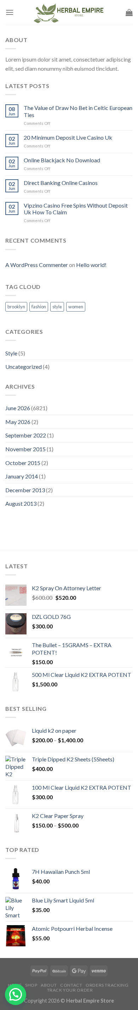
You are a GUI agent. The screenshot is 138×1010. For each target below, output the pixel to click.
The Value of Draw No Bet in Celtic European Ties (78, 111)
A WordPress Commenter (36, 264)
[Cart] (129, 12)
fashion (38, 306)
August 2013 (20, 503)
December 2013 (25, 490)
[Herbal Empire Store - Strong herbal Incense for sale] (69, 12)
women (75, 306)
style (57, 306)
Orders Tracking (107, 985)
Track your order (70, 990)
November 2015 (25, 449)
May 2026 (17, 421)
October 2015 (22, 462)
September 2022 (25, 435)
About (49, 985)
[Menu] (9, 12)
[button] (15, 994)
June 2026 (17, 408)
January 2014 (21, 476)
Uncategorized (23, 366)
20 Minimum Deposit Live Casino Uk (68, 137)
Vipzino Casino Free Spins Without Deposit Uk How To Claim (76, 208)
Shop (31, 985)
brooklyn (16, 306)
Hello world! (91, 264)
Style (11, 353)
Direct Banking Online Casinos (61, 182)
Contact (71, 985)
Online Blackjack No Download (62, 160)
